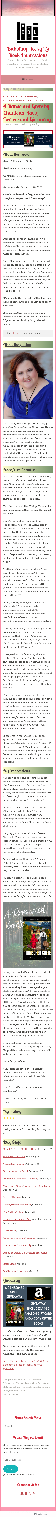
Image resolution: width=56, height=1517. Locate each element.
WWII (24, 1390)
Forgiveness (22, 1387)
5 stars (16, 1379)
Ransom (14, 1390)
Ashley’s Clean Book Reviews (20, 1178)
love (5, 1390)
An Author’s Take (13, 1212)
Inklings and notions (15, 1271)
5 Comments (10, 1394)
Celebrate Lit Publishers (23, 96)
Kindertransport (39, 1387)
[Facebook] (26, 1493)
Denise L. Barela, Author (17, 1219)
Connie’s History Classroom (19, 1238)
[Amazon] (22, 1493)
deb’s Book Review (14, 1156)
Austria (25, 1379)
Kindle (29, 100)
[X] (30, 1493)
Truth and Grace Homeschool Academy (26, 1186)
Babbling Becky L (31, 124)
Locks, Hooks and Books (17, 1204)
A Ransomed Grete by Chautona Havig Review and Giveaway (27, 113)
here (15, 333)
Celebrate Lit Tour (14, 100)
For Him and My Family (17, 1245)
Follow (11, 1469)
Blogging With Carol (15, 1171)
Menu (30, 79)
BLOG (6, 96)
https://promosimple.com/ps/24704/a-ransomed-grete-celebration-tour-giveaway (26, 1365)
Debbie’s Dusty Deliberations (20, 1149)
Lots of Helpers (12, 1197)
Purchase (38, 100)
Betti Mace (9, 1263)
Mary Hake (9, 1230)
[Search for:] (28, 1426)
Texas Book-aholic (13, 1163)
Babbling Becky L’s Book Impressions (28, 51)
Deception (31, 1383)
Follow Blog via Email (28, 1438)
